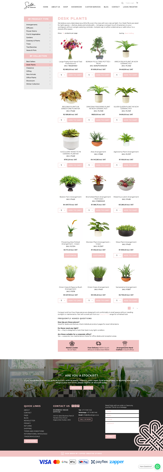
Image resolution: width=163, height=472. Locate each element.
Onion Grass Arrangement (98, 287)
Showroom (76, 7)
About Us (56, 7)
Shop (65, 7)
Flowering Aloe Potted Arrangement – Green (70, 243)
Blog (106, 7)
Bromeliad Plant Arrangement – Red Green (98, 198)
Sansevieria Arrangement (126, 287)
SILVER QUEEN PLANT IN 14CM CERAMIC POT (126, 108)
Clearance (30, 68)
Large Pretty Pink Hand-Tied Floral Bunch (70, 62)
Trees (28, 44)
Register (76, 388)
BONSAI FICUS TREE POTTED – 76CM (98, 62)
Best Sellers (30, 61)
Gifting (28, 71)
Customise (70, 255)
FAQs (26, 415)
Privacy (27, 423)
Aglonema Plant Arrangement (126, 152)
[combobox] (63, 33)
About (27, 410)
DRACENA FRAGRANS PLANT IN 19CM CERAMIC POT (98, 108)
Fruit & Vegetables (33, 34)
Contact (116, 7)
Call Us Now (85, 419)
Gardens (29, 37)
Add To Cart (75, 75)
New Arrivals (31, 74)
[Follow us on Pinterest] (78, 406)
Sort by (122, 33)
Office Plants (31, 77)
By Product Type (38, 19)
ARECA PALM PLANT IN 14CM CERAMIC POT (126, 62)
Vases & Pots (31, 50)
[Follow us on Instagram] (75, 406)
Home (45, 7)
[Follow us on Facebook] (73, 406)
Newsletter (29, 421)
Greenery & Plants (33, 41)
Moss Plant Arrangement (126, 242)
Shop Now (31, 441)
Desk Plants (31, 65)
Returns (28, 426)
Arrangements (31, 25)
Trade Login (130, 3)
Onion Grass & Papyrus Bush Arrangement (70, 288)
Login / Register (130, 7)
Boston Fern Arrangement (71, 197)
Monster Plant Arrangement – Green (98, 243)
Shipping (28, 428)
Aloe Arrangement (98, 152)
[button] (157, 466)
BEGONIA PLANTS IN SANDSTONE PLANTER (70, 108)
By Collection (38, 56)
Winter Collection (33, 84)
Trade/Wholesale (32, 436)
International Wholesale (35, 434)
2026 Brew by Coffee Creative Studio (83, 453)
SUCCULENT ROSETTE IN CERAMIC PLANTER (70, 153)
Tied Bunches (31, 47)
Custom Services (92, 7)
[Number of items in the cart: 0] (137, 3)
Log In (88, 388)
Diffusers (29, 28)
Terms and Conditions (34, 431)
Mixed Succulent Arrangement (126, 197)
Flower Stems (31, 31)
